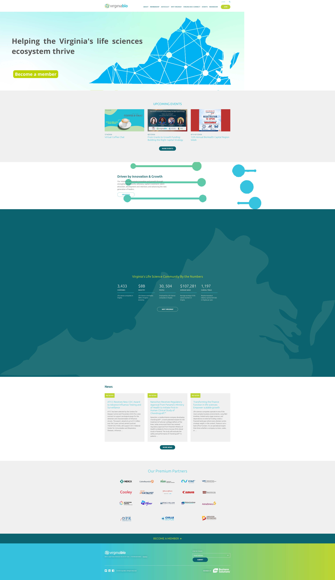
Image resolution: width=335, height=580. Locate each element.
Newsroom (213, 7)
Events (205, 7)
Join (225, 7)
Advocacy (165, 7)
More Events (167, 148)
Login (223, 1)
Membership (154, 7)
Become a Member (166, 538)
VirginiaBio (116, 6)
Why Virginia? (176, 7)
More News (167, 447)
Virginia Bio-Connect (191, 7)
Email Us (145, 556)
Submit (200, 560)
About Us (126, 194)
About (145, 7)
